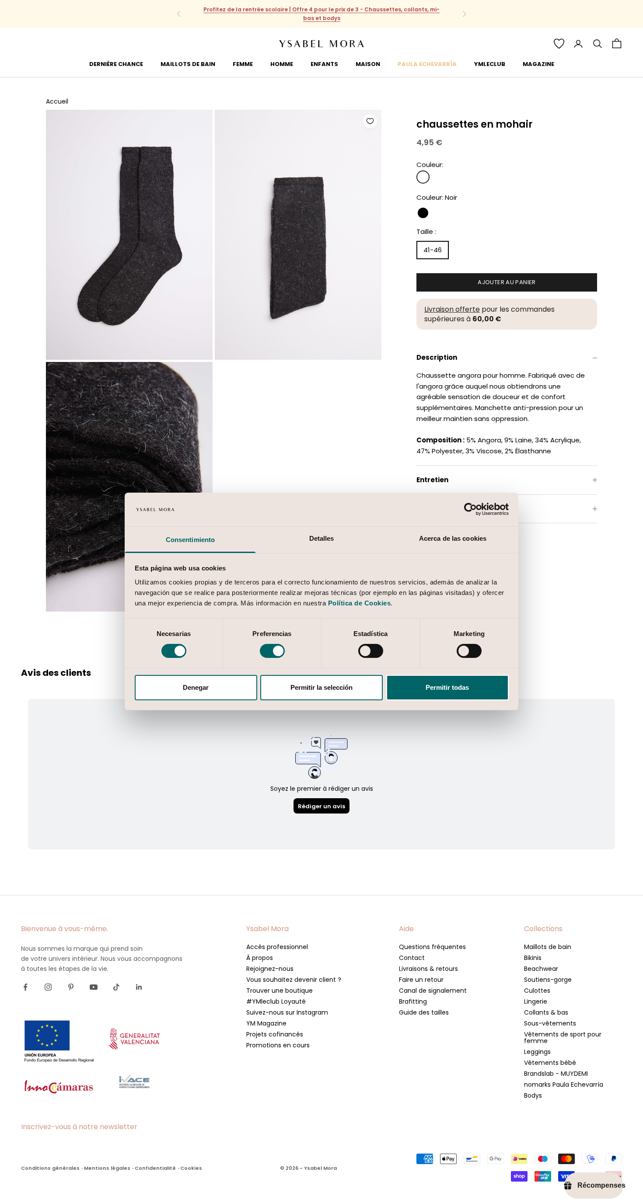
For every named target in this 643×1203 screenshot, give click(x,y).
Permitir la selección (321, 687)
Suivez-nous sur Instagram (287, 1012)
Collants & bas (546, 1012)
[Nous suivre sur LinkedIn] (139, 987)
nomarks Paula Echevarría (563, 1084)
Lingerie (535, 1001)
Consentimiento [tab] (190, 539)
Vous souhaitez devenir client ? (293, 979)
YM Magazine (266, 1023)
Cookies (191, 1168)
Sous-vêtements (550, 1023)
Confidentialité (155, 1168)
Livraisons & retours (428, 968)
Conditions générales (50, 1168)
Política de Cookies (359, 603)
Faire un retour (421, 979)
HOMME (281, 63)
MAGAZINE (538, 63)
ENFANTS (324, 63)
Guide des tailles (424, 1012)
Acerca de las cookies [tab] (452, 538)
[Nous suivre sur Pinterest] (70, 987)
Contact (412, 957)
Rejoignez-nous (270, 968)
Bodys (533, 1095)
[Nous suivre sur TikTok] (116, 987)
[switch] (272, 651)
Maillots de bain (547, 946)
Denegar (196, 687)
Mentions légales (107, 1168)
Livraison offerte (452, 309)
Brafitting (413, 1001)
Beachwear (541, 968)
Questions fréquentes (432, 946)
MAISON (368, 63)
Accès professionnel (277, 946)
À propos (259, 957)
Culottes (537, 990)
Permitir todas (447, 687)
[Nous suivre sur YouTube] (93, 987)
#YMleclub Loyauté (276, 1001)
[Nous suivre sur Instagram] (48, 987)
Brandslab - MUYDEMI (556, 1073)
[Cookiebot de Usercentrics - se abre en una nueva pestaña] (470, 509)
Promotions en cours (278, 1045)
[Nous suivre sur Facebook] (25, 987)
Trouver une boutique (279, 990)
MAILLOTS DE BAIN (188, 63)
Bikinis (533, 957)
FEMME (243, 63)
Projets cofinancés (274, 1034)
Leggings (537, 1051)
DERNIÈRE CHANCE (116, 63)
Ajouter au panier (507, 282)
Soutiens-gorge (548, 979)
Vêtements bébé (550, 1062)
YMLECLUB (489, 63)
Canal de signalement (433, 990)
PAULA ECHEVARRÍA (427, 63)
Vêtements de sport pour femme (562, 1037)
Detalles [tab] (321, 538)
